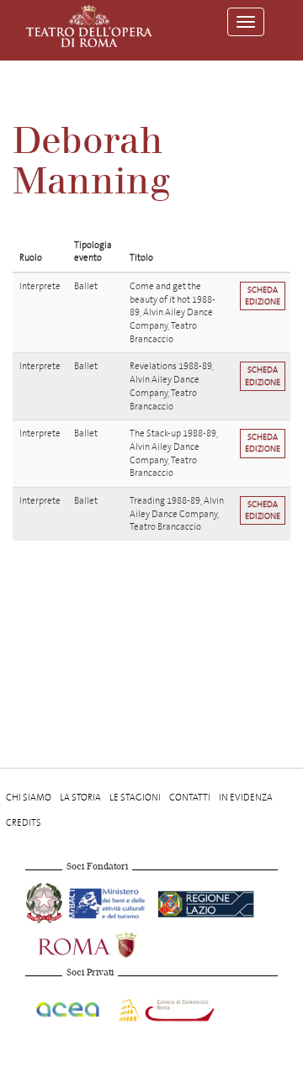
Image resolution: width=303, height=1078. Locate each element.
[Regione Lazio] (205, 901)
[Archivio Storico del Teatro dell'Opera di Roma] (89, 26)
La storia (80, 797)
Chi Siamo (28, 797)
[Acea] (68, 1006)
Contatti (189, 797)
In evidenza (246, 797)
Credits (23, 822)
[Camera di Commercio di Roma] (165, 1006)
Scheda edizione (262, 295)
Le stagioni (135, 797)
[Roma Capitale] (109, 943)
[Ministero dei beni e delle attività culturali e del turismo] (110, 901)
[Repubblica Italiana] (45, 901)
